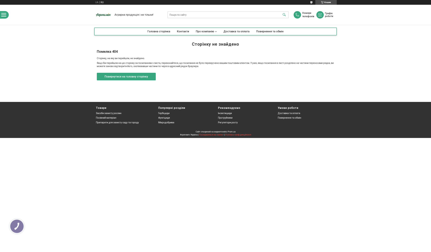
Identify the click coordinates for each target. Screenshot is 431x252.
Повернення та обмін (270, 31)
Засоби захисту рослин (108, 113)
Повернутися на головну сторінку (126, 76)
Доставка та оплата (236, 31)
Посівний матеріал (106, 117)
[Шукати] (284, 15)
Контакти (183, 31)
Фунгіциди (164, 117)
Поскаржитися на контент (211, 135)
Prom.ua (232, 132)
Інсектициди (225, 113)
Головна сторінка (158, 31)
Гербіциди (164, 113)
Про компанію (205, 31)
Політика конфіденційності (238, 135)
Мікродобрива (166, 122)
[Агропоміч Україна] (103, 14)
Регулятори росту (228, 122)
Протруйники (225, 117)
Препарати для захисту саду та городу (117, 122)
